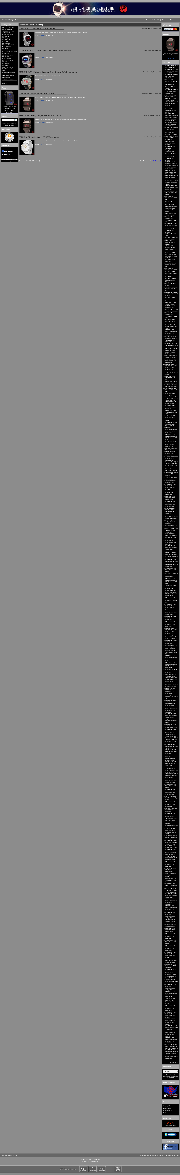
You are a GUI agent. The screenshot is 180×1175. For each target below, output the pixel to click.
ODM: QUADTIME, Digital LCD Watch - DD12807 (170, 143)
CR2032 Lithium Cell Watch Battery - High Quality (170, 786)
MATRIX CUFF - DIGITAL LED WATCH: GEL (171, 198)
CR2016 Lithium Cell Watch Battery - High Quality (170, 941)
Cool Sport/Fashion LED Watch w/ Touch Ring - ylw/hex (171, 182)
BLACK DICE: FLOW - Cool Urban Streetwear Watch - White (171, 612)
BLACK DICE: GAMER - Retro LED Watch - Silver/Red (171, 76)
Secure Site (6, 129)
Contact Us (166, 1112)
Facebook (170, 1141)
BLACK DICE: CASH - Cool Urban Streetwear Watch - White (171, 547)
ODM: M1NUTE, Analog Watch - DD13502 (34, 137)
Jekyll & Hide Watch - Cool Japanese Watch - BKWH (171, 720)
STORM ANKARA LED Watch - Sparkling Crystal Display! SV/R (171, 187)
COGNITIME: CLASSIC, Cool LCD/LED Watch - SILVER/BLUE (171, 124)
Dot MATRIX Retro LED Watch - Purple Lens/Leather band (40, 50)
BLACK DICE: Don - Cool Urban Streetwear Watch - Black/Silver (171, 1027)
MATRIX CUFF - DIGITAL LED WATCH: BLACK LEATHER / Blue (9, 108)
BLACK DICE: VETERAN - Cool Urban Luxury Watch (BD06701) (171, 91)
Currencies (167, 1066)
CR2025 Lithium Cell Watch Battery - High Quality (170, 880)
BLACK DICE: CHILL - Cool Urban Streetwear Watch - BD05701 (171, 731)
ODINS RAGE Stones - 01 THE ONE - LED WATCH (171, 86)
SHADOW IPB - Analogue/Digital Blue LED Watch (170, 542)
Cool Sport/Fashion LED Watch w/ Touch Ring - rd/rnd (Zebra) (171, 167)
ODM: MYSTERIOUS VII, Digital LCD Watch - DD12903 (171, 103)
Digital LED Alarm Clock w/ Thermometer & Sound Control (171, 556)
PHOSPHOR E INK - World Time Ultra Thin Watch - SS (170, 407)
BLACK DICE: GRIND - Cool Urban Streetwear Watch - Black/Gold (171, 780)
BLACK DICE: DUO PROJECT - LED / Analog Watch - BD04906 (171, 815)
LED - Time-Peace (6, 58)
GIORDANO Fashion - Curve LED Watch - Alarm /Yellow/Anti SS (171, 247)
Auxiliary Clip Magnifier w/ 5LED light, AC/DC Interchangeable (171, 458)
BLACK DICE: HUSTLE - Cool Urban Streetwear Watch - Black (171, 642)
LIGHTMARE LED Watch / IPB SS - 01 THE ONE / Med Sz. (171, 192)
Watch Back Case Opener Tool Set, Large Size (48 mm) (171, 885)
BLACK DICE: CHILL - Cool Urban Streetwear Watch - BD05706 (171, 618)
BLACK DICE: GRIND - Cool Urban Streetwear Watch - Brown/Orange (171, 725)
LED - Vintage (5, 63)
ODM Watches (5, 65)
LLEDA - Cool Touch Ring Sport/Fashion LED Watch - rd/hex (171, 129)
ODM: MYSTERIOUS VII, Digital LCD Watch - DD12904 (171, 177)
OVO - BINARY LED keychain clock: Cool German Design (170, 360)
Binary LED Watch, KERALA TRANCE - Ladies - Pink (170, 453)
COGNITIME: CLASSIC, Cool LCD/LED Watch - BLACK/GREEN (171, 275)
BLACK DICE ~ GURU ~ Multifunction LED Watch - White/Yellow (171, 746)
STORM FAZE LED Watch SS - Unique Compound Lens (170, 921)
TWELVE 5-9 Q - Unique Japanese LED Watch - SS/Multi (171, 474)
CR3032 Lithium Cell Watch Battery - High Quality (170, 570)
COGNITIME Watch (7, 32)
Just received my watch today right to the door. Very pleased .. (170, 54)
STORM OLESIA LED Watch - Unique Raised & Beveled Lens (171, 1056)
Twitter (170, 1130)
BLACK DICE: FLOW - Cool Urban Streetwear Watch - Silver (171, 971)
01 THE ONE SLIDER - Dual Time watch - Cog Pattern (171, 797)
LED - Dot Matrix (6, 43)
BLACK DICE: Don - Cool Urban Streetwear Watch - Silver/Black (171, 71)
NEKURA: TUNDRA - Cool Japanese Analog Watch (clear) (171, 652)
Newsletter (5, 145)
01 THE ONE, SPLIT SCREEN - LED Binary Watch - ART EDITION (171, 890)
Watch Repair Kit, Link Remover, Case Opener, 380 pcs (171, 696)
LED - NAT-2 (5, 48)
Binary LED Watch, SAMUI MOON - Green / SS (171, 378)
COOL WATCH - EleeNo (8, 79)
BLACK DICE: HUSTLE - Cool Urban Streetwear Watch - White (171, 895)
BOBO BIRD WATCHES (8, 31)
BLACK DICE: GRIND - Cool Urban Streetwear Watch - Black (171, 225)
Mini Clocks (5, 83)
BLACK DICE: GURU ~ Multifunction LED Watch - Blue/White (171, 965)
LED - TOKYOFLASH (7, 60)
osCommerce (94, 1161)
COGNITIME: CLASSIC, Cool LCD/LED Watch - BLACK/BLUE (171, 138)
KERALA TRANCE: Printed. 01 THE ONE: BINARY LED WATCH (171, 590)
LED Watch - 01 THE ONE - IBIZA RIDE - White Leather (170, 763)
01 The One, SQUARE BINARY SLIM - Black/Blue (171, 810)
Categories (6, 24)
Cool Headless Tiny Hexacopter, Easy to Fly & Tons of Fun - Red (171, 395)
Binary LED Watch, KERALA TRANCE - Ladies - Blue (170, 352)
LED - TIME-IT (5, 56)
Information (167, 1102)
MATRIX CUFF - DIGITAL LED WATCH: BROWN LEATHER (171, 270)
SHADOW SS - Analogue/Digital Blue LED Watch (170, 522)
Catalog (10, 20)
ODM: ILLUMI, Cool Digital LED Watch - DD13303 (170, 242)
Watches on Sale (6, 77)
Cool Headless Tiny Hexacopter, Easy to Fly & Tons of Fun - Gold (171, 684)
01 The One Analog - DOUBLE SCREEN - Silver (170, 321)
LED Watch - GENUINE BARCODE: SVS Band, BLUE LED (171, 671)
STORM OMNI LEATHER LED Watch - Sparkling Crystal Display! (171, 775)
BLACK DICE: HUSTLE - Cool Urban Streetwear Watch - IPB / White (171, 842)
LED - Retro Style (6, 50)
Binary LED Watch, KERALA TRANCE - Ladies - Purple (170, 930)
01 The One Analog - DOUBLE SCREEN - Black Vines (170, 259)
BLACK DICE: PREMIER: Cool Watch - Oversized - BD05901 (171, 294)
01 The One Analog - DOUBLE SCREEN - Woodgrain (170, 280)
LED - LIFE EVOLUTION (8, 44)
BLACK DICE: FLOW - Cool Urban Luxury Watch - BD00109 (171, 424)
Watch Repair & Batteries (8, 75)
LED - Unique (5, 62)
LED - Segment (5, 53)
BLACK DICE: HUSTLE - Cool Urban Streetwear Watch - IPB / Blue (171, 960)
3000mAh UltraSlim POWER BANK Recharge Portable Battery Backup (171, 981)
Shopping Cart (168, 62)
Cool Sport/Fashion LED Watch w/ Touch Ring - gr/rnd (171, 288)
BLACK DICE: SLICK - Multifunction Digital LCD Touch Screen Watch (171, 1051)
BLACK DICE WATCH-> (8, 27)
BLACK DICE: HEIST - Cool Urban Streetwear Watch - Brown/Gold (171, 851)
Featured (5, 88)
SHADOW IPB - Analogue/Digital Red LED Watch (37, 94)
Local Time (167, 1118)
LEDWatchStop (96, 1159)
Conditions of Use (167, 1110)
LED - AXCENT (5, 36)
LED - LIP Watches (6, 46)
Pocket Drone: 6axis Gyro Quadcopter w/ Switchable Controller (170, 976)
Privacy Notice (167, 1108)
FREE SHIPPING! (169, 1082)
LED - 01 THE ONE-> (7, 34)
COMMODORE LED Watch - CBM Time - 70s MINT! (38, 29)
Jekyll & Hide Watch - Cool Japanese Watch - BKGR (171, 875)
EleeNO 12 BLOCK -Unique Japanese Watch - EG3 (171, 326)
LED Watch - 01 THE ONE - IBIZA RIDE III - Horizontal (171, 751)
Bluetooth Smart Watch (7, 29)
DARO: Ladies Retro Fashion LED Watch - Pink (170, 264)
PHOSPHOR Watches (7, 67)
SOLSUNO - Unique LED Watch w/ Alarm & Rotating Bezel (171, 575)
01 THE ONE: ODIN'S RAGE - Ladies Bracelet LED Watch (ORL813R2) (171, 1046)
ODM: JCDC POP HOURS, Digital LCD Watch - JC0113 (170, 172)
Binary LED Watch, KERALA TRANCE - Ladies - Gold (170, 492)
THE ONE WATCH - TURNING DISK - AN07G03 (170, 158)
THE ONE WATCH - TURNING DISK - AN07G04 (170, 230)
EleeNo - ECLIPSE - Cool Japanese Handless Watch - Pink (171, 530)
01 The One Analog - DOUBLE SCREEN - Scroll (170, 299)
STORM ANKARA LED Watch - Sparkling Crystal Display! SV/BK (43, 72)
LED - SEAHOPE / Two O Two (9, 51)
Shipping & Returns (168, 1106)
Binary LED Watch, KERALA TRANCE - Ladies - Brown (170, 498)
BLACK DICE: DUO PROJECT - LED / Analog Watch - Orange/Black (171, 516)
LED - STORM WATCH (7, 55)
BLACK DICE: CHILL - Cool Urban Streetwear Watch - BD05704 (171, 715)
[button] (153, 20)
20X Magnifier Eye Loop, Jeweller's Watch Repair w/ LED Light (171, 837)
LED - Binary (5, 38)
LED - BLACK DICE (7, 39)
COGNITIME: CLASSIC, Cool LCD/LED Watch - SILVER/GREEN (171, 119)
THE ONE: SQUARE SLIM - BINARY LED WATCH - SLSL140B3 (170, 636)
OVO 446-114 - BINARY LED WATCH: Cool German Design (171, 869)
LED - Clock (5, 41)
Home (4, 20)
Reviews (18, 20)
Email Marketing (7, 161)
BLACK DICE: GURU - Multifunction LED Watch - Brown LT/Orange (171, 561)
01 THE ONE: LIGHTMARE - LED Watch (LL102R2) (170, 203)
